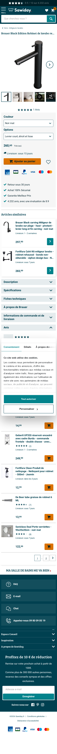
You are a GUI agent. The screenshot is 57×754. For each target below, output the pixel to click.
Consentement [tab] (11, 347)
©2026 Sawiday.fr (17, 716)
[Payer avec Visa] (32, 172)
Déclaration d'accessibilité (28, 720)
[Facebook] (33, 705)
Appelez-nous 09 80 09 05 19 (29, 620)
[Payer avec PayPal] (24, 172)
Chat (15, 608)
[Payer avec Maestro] (41, 172)
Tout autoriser (28, 399)
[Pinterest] (38, 705)
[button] (48, 162)
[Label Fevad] (7, 172)
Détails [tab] (27, 347)
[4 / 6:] (40, 97)
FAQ (15, 584)
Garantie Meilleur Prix (19, 196)
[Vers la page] (53, 558)
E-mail (16, 596)
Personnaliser (26, 409)
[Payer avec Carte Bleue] (15, 172)
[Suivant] (49, 64)
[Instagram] (42, 705)
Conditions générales (36, 716)
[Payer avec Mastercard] (49, 172)
